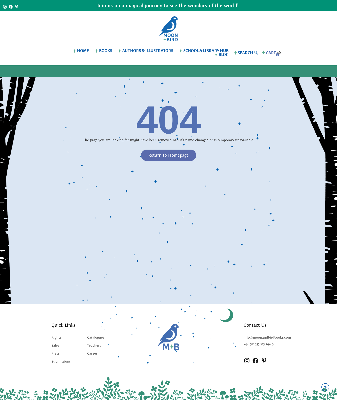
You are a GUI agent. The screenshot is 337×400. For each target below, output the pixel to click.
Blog (224, 55)
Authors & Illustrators (147, 51)
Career (92, 353)
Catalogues (95, 337)
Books (105, 51)
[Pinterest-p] (17, 7)
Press (55, 353)
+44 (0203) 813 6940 (259, 344)
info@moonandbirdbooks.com (267, 337)
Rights (56, 337)
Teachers (94, 345)
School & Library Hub (206, 51)
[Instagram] (5, 7)
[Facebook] (11, 7)
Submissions (61, 361)
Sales (55, 345)
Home (83, 51)
